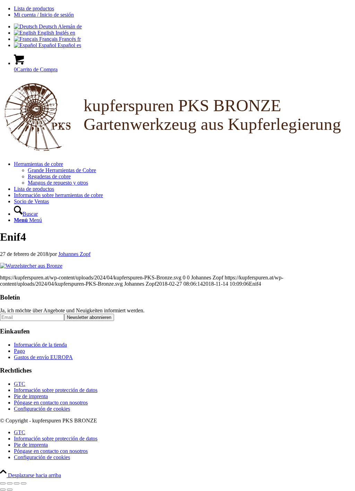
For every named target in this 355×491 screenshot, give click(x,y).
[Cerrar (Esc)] (23, 483)
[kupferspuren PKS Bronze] (177, 152)
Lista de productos (34, 8)
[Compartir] (16, 483)
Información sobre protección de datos (55, 390)
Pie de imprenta (31, 396)
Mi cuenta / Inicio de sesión (44, 15)
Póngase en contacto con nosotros (51, 402)
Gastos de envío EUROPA (43, 357)
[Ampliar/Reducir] (3, 483)
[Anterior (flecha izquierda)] (3, 490)
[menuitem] (184, 9)
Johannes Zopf (74, 254)
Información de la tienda (40, 345)
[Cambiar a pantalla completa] (9, 483)
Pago (19, 351)
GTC (19, 384)
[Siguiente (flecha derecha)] (9, 490)
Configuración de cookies (42, 409)
